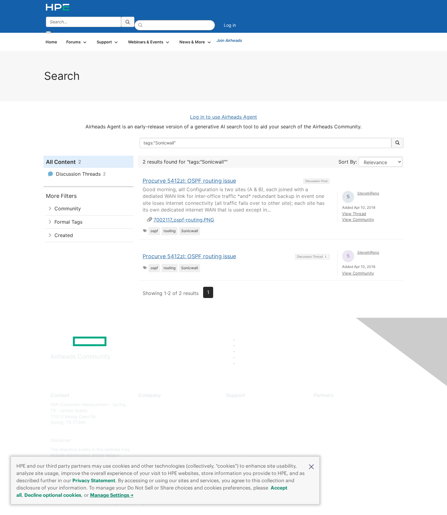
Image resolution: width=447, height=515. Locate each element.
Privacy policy (152, 440)
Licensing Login (241, 440)
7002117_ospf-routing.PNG (184, 220)
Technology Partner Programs (343, 431)
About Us (147, 404)
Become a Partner (331, 413)
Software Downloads (246, 431)
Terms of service (154, 449)
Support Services (243, 404)
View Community (358, 219)
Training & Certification (248, 422)
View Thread (354, 213)
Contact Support (242, 413)
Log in (230, 25)
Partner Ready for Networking (343, 422)
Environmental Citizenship (163, 431)
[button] (311, 466)
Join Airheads (229, 40)
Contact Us (149, 422)
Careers (146, 413)
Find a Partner (328, 404)
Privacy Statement (93, 480)
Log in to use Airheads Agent (223, 117)
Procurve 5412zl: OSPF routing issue (189, 181)
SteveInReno (368, 193)
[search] (127, 22)
